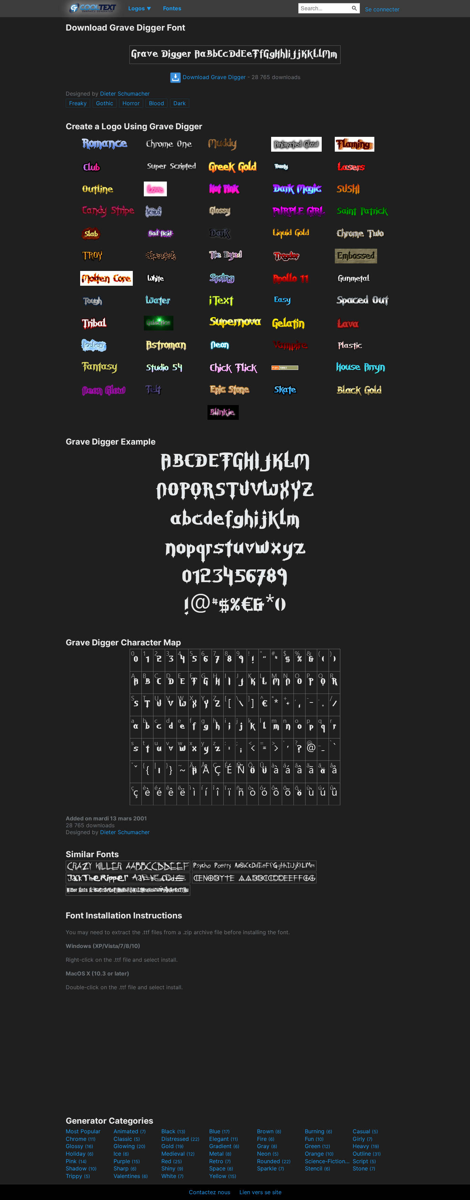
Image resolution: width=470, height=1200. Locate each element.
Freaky (78, 103)
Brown (269, 1131)
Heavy (366, 1146)
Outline (367, 1153)
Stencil (317, 1168)
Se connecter (382, 9)
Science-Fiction (328, 1161)
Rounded (274, 1161)
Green (317, 1146)
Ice (121, 1153)
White (172, 1175)
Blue (219, 1131)
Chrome (81, 1138)
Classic (127, 1138)
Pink (76, 1161)
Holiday (80, 1153)
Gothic (104, 103)
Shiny (172, 1168)
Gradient (224, 1146)
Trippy (78, 1175)
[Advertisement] (32, 125)
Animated (130, 1131)
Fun (314, 1138)
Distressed (180, 1138)
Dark (179, 103)
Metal (220, 1153)
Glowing (130, 1146)
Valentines (131, 1175)
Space (221, 1168)
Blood (156, 103)
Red (171, 1161)
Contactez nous (209, 1192)
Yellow (222, 1175)
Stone (364, 1168)
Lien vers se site (260, 1192)
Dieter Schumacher (125, 93)
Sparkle (270, 1168)
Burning (318, 1131)
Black (173, 1131)
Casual (365, 1131)
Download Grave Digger (213, 77)
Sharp (125, 1168)
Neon (268, 1153)
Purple (127, 1161)
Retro (220, 1161)
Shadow (81, 1168)
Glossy (79, 1146)
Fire (266, 1138)
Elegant (223, 1138)
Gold (172, 1146)
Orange (319, 1153)
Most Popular (83, 1131)
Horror (131, 103)
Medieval (178, 1153)
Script (364, 1161)
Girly (363, 1138)
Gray (267, 1146)
